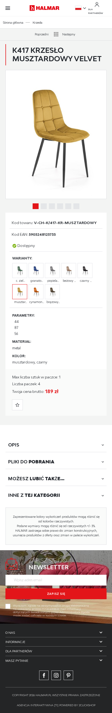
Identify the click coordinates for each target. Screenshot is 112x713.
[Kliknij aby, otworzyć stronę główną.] (45, 8)
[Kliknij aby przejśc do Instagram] (56, 675)
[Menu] (10, 8)
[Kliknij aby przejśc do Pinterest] (68, 675)
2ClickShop (87, 705)
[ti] (56, 705)
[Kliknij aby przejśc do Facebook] (44, 675)
